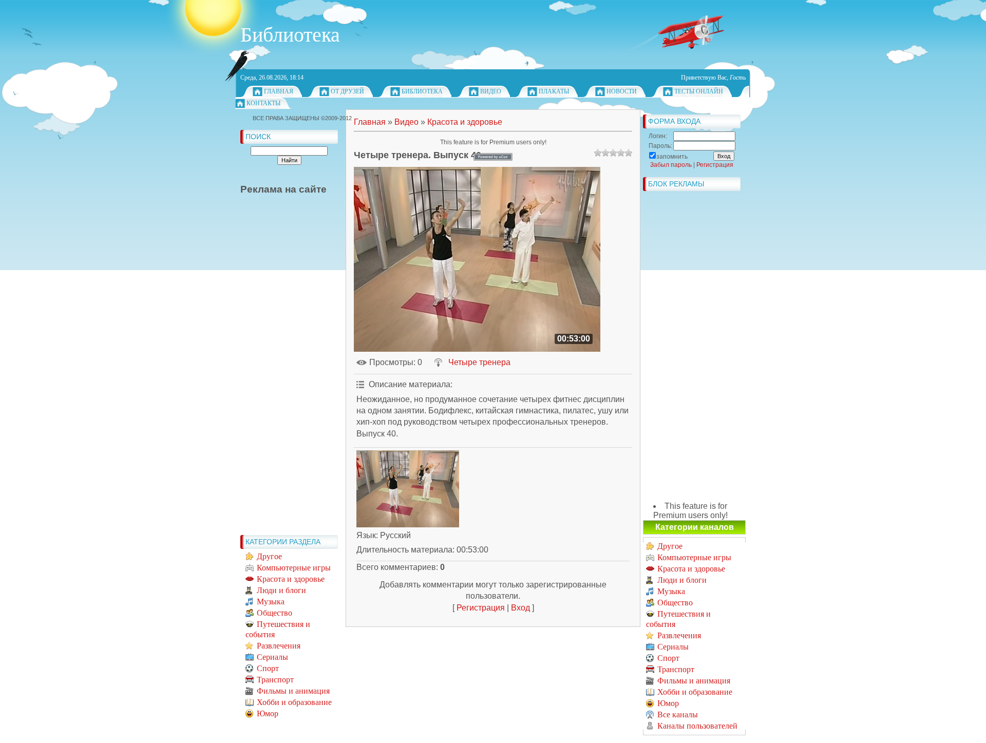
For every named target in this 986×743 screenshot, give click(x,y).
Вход (520, 607)
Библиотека (422, 91)
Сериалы (272, 657)
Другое (269, 556)
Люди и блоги (281, 590)
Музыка (271, 601)
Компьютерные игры (294, 567)
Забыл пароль (671, 164)
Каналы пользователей (697, 725)
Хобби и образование (294, 702)
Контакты (263, 103)
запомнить (672, 156)
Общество (274, 612)
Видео (490, 91)
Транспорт (275, 679)
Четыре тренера (479, 362)
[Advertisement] (281, 376)
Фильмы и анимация (293, 691)
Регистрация (481, 607)
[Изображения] (407, 488)
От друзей (347, 91)
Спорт (268, 668)
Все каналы (677, 714)
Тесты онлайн (698, 91)
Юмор (267, 713)
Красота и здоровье (291, 579)
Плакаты (554, 91)
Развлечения (278, 645)
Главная (278, 91)
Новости (621, 91)
